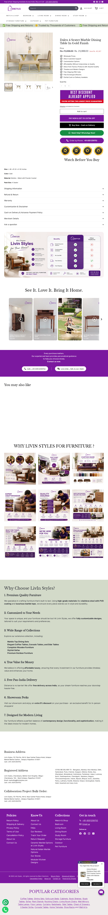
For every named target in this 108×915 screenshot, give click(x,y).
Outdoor (34, 21)
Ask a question (10, 224)
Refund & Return (11, 195)
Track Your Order (38, 835)
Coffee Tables (26, 899)
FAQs (33, 828)
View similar (85, 884)
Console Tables (41, 907)
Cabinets (64, 899)
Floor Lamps (36, 904)
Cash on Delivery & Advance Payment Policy (23, 212)
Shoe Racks (69, 907)
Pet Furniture (51, 21)
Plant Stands (37, 901)
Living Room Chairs (68, 901)
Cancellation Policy (15, 835)
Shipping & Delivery (15, 824)
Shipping (62, 106)
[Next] (51, 87)
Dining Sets (39, 899)
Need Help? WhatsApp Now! (83, 133)
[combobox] (53, 8)
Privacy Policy (13, 828)
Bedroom (27, 15)
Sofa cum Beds (52, 899)
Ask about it (97, 884)
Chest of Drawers (82, 904)
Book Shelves (75, 899)
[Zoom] (28, 57)
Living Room (43, 15)
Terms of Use (13, 831)
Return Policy (13, 820)
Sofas (28, 901)
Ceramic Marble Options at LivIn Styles (42, 844)
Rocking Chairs (51, 901)
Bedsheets (56, 904)
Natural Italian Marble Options (40, 850)
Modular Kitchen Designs (38, 861)
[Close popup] (102, 864)
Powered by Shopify (69, 878)
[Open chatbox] (101, 892)
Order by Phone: (83, 140)
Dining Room (61, 15)
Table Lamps (23, 904)
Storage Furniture (15, 21)
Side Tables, (67, 904)
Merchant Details (11, 218)
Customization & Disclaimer (16, 207)
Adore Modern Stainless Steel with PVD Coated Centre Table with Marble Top (94, 873)
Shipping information (13, 189)
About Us (11, 839)
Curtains (47, 904)
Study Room (79, 15)
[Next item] (101, 319)
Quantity (63, 82)
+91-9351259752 (51, 2)
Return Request (38, 839)
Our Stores (35, 856)
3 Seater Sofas (27, 907)
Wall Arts (83, 907)
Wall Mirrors (83, 901)
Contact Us (12, 843)
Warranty (8, 200)
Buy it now (82, 118)
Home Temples (56, 907)
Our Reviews (36, 831)
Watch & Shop (12, 15)
